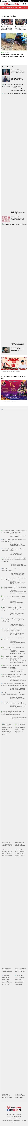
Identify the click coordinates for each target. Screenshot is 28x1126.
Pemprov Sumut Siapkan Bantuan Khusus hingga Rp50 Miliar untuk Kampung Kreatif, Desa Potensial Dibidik (18, 625)
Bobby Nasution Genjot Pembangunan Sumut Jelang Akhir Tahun (17, 544)
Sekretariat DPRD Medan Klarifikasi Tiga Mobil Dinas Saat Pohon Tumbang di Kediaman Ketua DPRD (18, 603)
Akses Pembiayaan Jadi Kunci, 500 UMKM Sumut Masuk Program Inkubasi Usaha (18, 661)
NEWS (2, 52)
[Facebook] (8, 1110)
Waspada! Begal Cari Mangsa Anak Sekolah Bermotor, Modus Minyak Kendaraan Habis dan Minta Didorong (17, 79)
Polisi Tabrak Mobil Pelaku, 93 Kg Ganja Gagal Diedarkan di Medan (17, 643)
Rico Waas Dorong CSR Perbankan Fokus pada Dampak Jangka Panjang (7, 28)
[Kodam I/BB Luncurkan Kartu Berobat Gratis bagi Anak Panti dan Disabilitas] (14, 85)
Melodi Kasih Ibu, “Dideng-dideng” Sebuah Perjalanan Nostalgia (18, 71)
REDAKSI (9, 1114)
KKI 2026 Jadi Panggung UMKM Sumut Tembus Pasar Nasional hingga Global (18, 592)
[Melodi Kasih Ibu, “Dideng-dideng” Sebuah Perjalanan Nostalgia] (6, 72)
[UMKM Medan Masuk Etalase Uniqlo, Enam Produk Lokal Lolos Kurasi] (14, 570)
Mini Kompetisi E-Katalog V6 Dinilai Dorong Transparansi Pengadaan (17, 652)
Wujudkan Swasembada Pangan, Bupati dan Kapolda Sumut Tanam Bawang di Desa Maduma (18, 698)
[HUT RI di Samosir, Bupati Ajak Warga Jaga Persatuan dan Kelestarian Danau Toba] (7, 908)
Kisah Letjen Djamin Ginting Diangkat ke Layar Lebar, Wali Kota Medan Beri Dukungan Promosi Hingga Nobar (21, 28)
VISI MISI (19, 1114)
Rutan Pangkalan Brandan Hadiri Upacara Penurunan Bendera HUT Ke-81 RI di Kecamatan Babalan (20, 844)
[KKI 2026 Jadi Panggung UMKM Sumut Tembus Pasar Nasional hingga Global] (14, 588)
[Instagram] (14, 1110)
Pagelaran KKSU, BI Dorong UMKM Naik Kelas (18, 213)
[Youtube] (17, 1110)
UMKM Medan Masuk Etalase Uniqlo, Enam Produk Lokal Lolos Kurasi (17, 574)
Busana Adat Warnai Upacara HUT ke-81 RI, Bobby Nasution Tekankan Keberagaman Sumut (20, 970)
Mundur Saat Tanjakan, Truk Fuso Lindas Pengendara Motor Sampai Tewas (12, 56)
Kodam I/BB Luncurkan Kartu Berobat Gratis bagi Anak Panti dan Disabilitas (18, 89)
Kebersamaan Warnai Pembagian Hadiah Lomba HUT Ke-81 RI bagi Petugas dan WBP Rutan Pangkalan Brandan (7, 844)
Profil (14, 1114)
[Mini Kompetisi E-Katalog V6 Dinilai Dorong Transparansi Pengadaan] (14, 648)
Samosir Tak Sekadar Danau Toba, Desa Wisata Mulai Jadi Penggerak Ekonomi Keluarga (18, 583)
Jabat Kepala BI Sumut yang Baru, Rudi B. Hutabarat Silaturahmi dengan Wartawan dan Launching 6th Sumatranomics (17, 349)
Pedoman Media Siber (14, 1118)
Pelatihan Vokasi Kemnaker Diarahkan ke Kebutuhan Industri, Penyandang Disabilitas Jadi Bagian (18, 614)
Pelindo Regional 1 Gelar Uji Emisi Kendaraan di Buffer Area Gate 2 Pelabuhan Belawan (18, 679)
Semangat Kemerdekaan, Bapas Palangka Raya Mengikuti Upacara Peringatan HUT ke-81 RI (7, 1096)
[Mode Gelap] (23, 4)
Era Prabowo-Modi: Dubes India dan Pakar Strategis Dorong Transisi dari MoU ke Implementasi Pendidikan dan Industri (18, 718)
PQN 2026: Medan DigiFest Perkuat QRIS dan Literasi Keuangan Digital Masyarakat (18, 634)
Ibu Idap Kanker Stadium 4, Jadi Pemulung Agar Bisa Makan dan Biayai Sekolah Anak (18, 343)
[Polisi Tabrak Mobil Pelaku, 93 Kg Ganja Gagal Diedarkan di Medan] (14, 639)
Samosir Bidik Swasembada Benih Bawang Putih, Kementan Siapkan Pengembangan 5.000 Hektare (20, 1096)
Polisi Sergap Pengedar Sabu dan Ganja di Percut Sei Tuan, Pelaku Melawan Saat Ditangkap (17, 707)
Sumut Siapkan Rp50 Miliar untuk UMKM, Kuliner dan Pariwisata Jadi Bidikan (17, 670)
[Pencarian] (26, 4)
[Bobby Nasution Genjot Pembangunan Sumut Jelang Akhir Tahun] (14, 540)
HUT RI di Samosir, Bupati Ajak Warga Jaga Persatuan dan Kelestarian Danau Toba (7, 970)
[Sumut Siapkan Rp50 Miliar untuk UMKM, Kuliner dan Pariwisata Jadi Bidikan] (14, 666)
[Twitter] (11, 1110)
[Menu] (2, 4)
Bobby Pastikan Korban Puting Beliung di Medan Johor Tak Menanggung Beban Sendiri (18, 535)
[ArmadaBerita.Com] (12, 4)
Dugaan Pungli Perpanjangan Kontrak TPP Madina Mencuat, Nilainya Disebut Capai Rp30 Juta (18, 689)
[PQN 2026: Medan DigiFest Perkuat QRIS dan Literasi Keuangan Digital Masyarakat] (14, 630)
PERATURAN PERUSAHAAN (14, 1116)
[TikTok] (20, 1110)
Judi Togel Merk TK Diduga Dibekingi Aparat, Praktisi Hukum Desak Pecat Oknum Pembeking (18, 218)
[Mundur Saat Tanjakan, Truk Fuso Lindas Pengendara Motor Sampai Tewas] (14, 41)
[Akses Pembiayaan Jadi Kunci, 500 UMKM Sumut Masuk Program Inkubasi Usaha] (14, 657)
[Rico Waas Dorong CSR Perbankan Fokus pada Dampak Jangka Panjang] (7, 22)
